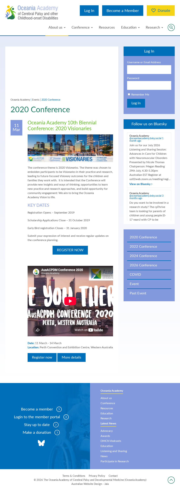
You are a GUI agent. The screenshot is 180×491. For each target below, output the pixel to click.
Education (129, 27)
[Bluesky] (41, 443)
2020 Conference (143, 237)
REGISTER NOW (70, 250)
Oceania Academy (20, 100)
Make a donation (37, 432)
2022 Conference (143, 246)
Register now (42, 357)
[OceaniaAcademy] (31, 12)
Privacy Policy (97, 476)
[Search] (171, 27)
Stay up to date (37, 425)
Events (35, 100)
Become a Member (123, 11)
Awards (105, 436)
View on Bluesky (140, 184)
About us (55, 27)
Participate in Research (115, 461)
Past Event (138, 293)
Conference (81, 27)
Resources (107, 27)
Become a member (37, 409)
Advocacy (107, 431)
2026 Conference (143, 265)
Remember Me (140, 94)
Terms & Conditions (73, 476)
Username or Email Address (144, 62)
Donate (164, 11)
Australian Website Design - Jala (90, 484)
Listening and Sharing (114, 451)
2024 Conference (143, 256)
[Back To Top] (171, 480)
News (104, 456)
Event (134, 284)
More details (71, 357)
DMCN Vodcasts (111, 441)
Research (153, 27)
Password (133, 78)
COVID (135, 274)
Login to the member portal (37, 417)
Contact (113, 476)
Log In (89, 11)
